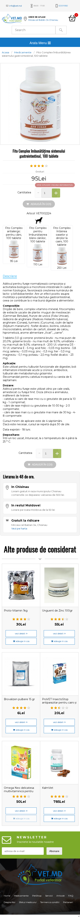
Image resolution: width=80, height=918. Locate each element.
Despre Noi (9, 902)
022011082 (63, 6)
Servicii (49, 895)
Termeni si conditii (49, 902)
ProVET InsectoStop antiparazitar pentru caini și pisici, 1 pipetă (59, 703)
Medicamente (22, 52)
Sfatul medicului (27, 902)
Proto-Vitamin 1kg (16, 610)
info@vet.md (15, 5)
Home (7, 895)
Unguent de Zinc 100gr (57, 610)
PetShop (36, 895)
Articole (60, 895)
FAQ (70, 895)
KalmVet (47, 788)
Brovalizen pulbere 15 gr (19, 699)
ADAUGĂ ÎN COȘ (41, 204)
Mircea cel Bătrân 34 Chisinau (43, 20)
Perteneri (68, 902)
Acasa (5, 52)
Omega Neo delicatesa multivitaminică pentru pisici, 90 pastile (19, 791)
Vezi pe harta (19, 528)
